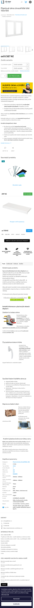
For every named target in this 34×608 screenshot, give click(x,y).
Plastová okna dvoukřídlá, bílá (21, 462)
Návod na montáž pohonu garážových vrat (11, 565)
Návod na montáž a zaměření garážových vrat (12, 569)
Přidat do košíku (15, 76)
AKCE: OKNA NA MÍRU (6, 535)
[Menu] (30, 2)
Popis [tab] (3, 264)
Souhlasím (16, 604)
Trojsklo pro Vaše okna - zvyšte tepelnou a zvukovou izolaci (15, 537)
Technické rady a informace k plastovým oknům (12, 576)
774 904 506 (6, 523)
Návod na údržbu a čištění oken (8, 572)
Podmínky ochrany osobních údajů (9, 551)
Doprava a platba (5, 541)
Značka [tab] (21, 264)
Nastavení (16, 599)
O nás (2, 553)
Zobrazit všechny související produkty (17, 240)
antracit (18, 234)
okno (14, 466)
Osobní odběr (4, 543)
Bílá (2, 234)
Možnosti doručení (24, 71)
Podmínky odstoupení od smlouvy (9, 549)
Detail (29, 230)
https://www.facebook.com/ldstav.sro (12, 528)
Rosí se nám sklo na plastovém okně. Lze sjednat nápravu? (15, 580)
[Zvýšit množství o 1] (7, 75)
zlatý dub (7, 234)
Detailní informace (5, 143)
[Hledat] (21, 2)
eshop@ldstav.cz (7, 521)
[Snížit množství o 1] (7, 77)
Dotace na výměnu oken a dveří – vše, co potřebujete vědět (15, 539)
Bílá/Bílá (15, 474)
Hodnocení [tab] (9, 264)
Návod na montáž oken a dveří (8, 561)
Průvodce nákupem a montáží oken (15, 298)
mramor (23, 234)
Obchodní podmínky (6, 547)
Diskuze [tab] (16, 264)
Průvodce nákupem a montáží (8, 545)
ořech (12, 234)
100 (14, 472)
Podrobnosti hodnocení (21, 15)
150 (14, 470)
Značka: (6, 16)
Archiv (4, 584)
